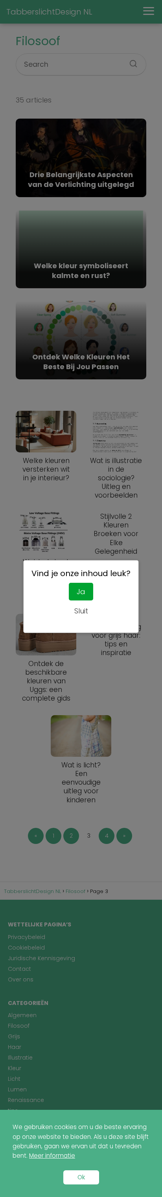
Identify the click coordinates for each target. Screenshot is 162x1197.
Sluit (81, 611)
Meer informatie (52, 1155)
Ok (81, 1177)
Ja (81, 592)
